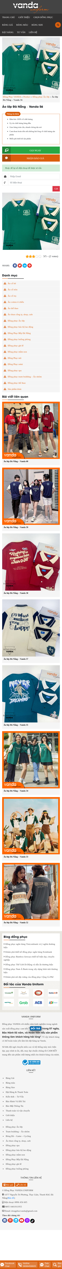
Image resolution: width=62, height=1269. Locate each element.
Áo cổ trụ (12, 296)
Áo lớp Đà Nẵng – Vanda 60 (16, 461)
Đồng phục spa (14, 370)
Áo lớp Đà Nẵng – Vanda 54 (16, 791)
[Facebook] (4, 1221)
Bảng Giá (10, 1078)
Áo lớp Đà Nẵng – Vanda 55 (16, 725)
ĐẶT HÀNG (8, 32)
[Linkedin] (15, 1221)
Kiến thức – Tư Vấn (15, 1097)
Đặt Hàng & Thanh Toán (17, 1092)
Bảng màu (10, 1083)
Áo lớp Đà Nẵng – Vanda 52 (16, 923)
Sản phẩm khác (15, 389)
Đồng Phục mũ (14, 358)
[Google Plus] (10, 1221)
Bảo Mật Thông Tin (14, 1106)
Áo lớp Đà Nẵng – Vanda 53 (16, 857)
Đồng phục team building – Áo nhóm (25, 377)
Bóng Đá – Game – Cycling (18, 1136)
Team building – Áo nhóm (18, 1131)
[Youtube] (21, 1221)
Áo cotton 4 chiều (16, 302)
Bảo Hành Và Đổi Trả (15, 1101)
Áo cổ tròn (12, 289)
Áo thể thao (13, 308)
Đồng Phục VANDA (12, 97)
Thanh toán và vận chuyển (18, 1111)
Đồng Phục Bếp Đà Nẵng (19, 333)
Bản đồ (11, 1198)
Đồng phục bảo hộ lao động (20, 327)
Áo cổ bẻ (12, 283)
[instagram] (27, 1221)
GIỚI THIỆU (24, 17)
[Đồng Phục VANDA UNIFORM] (31, 7)
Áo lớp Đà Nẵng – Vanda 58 (16, 593)
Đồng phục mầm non (17, 352)
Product (26, 97)
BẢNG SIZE (37, 25)
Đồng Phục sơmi (15, 364)
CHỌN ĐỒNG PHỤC (43, 17)
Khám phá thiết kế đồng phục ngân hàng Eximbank (28, 952)
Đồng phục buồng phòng (19, 339)
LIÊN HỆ (33, 32)
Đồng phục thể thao (17, 383)
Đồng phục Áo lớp (41, 97)
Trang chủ (8, 17)
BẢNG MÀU (22, 25)
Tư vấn (21, 32)
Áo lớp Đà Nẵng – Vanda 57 (16, 659)
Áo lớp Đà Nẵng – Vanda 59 (16, 527)
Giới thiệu (10, 1115)
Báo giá (9, 1185)
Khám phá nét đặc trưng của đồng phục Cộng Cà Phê (29, 977)
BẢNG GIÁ (7, 25)
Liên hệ (9, 1120)
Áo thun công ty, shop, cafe (20, 314)
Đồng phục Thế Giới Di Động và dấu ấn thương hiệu (29, 964)
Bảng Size (10, 1087)
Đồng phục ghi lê (16, 345)
